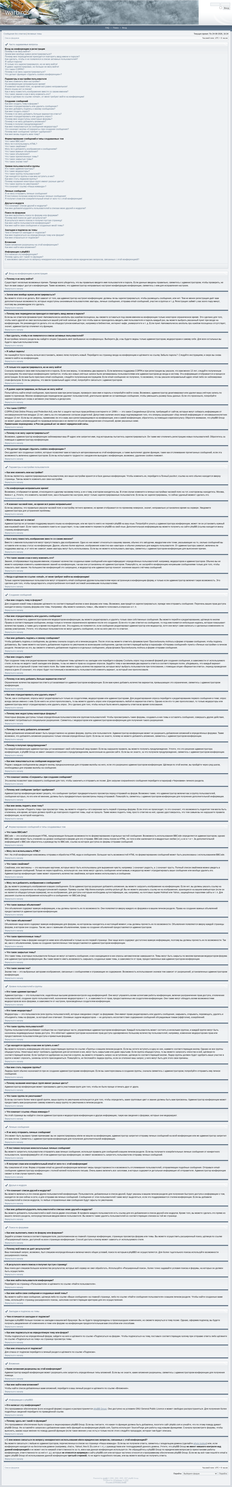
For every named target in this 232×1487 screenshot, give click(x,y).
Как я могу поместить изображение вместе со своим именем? (36, 91)
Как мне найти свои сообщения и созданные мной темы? (34, 225)
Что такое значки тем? (16, 161)
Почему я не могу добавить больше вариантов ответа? (33, 114)
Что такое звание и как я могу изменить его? (28, 94)
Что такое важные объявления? (21, 151)
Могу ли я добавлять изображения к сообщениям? (31, 149)
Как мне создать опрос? (17, 111)
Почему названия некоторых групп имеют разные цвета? (34, 181)
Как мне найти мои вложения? (20, 247)
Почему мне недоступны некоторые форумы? (28, 119)
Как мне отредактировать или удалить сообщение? (31, 106)
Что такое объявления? (17, 154)
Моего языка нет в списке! (18, 89)
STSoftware (117, 1480)
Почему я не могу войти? (17, 51)
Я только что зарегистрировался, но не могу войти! (31, 64)
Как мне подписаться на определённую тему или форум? (34, 235)
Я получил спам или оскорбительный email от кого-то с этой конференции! (43, 198)
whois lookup (199, 1443)
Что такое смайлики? (16, 146)
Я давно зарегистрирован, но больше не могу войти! (32, 66)
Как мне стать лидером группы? (21, 179)
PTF (126, 1480)
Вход (124, 28)
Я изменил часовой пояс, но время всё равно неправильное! (36, 86)
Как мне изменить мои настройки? (22, 81)
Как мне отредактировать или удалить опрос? (28, 116)
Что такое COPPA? (14, 69)
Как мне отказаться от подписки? (22, 237)
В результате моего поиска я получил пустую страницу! (33, 220)
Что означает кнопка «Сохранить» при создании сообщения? (37, 129)
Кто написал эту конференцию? (21, 254)
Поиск (116, 28)
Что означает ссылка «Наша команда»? (25, 186)
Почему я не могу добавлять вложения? (25, 121)
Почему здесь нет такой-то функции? (24, 257)
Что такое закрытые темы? (19, 159)
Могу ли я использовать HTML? (21, 144)
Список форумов (12, 38)
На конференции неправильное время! (25, 84)
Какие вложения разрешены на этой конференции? (32, 244)
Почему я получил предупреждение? (24, 124)
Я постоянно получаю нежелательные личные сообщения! (35, 196)
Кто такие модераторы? (17, 171)
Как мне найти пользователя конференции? (28, 223)
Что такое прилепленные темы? (21, 156)
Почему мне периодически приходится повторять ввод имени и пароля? (42, 56)
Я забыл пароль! (13, 61)
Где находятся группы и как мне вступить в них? (29, 176)
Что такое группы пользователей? (22, 174)
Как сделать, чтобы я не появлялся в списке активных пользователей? (41, 59)
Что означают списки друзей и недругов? (26, 205)
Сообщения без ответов (15, 34)
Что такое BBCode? (15, 141)
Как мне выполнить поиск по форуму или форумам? (31, 215)
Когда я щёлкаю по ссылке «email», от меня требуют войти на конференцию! (44, 96)
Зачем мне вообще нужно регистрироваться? (28, 54)
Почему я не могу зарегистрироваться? (25, 72)
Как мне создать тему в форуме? (22, 104)
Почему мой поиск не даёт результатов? (26, 218)
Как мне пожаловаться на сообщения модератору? (31, 126)
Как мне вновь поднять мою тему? (22, 134)
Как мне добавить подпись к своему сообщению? (30, 109)
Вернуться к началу (14, 289)
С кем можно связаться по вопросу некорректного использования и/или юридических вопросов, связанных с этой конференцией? (72, 259)
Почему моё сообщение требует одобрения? (28, 131)
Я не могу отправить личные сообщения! (26, 193)
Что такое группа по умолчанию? (22, 184)
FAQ (107, 28)
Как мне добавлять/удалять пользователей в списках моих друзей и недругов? (45, 208)
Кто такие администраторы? (19, 168)
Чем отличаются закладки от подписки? (25, 232)
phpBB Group (100, 1409)
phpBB (105, 1478)
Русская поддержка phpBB (116, 1482)
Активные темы (34, 34)
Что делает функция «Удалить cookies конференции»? (33, 74)
